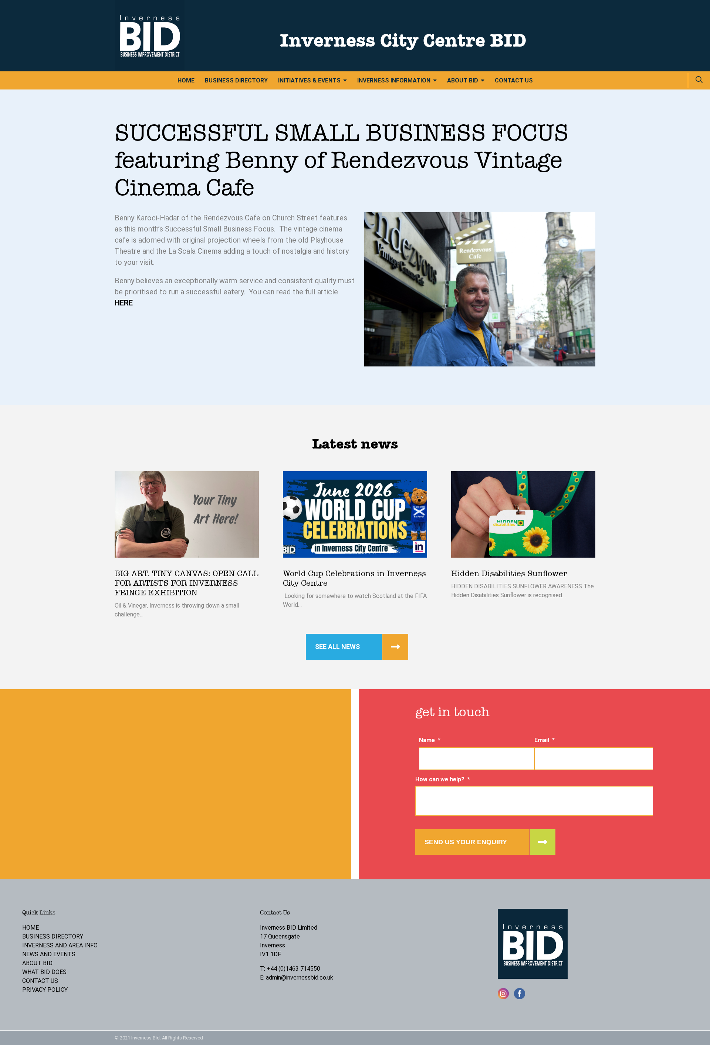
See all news (337, 646)
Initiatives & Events (309, 80)
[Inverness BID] (150, 67)
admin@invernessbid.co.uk (299, 977)
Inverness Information (393, 80)
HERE (124, 302)
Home (186, 80)
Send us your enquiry (466, 842)
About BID (462, 80)
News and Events (48, 954)
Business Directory (236, 80)
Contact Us (514, 80)
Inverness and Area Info (60, 945)
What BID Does (44, 971)
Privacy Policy (45, 989)
